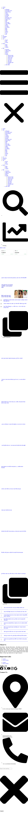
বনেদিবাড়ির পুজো (10, 62)
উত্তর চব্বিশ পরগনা (8, 10)
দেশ (3, 35)
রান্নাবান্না (7, 51)
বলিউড (6, 46)
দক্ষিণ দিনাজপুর (7, 19)
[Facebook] (1, 668)
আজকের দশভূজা (10, 55)
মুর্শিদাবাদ (6, 31)
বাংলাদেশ (4, 37)
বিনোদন (4, 43)
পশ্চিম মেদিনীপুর (7, 23)
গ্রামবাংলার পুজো (10, 56)
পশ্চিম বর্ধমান (7, 22)
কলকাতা (4, 7)
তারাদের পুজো (10, 57)
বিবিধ (3, 48)
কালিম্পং (6, 13)
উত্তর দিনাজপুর (7, 11)
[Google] (15, 668)
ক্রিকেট (6, 40)
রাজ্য (3, 8)
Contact (4, 659)
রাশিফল (6, 53)
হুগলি (6, 34)
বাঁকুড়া (6, 28)
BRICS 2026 (2, 247)
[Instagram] (12, 668)
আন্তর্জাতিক (5, 36)
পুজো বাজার (10, 60)
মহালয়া (9, 63)
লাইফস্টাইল (7, 49)
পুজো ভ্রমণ (10, 61)
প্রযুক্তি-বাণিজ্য (8, 50)
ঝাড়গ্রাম (6, 16)
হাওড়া (6, 33)
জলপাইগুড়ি (7, 15)
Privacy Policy (6, 660)
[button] (14, 97)
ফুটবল (6, 41)
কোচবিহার (6, 14)
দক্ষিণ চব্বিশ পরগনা (8, 17)
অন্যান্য (6, 42)
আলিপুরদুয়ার (7, 9)
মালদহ (6, 30)
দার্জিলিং (6, 20)
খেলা (3, 39)
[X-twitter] (5, 668)
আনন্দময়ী (6, 54)
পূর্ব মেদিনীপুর (7, 27)
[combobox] (6, 768)
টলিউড (6, 44)
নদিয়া (6, 21)
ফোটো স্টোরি (7, 64)
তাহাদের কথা (10, 59)
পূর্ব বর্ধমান (6, 26)
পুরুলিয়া (6, 24)
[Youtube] (8, 668)
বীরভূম (6, 29)
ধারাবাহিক (6, 47)
